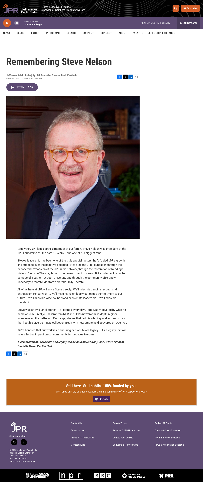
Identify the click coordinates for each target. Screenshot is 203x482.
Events (71, 33)
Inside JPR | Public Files (82, 438)
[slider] (21, 23)
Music (20, 33)
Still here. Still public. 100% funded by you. (101, 385)
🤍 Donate (102, 399)
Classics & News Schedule (167, 430)
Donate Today (120, 423)
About (123, 33)
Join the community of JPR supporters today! (122, 391)
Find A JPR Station (164, 423)
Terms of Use (78, 430)
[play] (7, 23)
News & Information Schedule (169, 445)
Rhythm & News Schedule (167, 438)
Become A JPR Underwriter (126, 430)
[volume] (16, 23)
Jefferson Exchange (161, 33)
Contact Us (76, 423)
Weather (138, 33)
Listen (35, 33)
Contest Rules (78, 445)
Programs (53, 33)
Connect (106, 33)
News (6, 33)
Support (88, 33)
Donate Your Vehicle (123, 438)
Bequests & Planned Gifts (125, 445)
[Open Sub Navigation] (12, 33)
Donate (192, 8)
